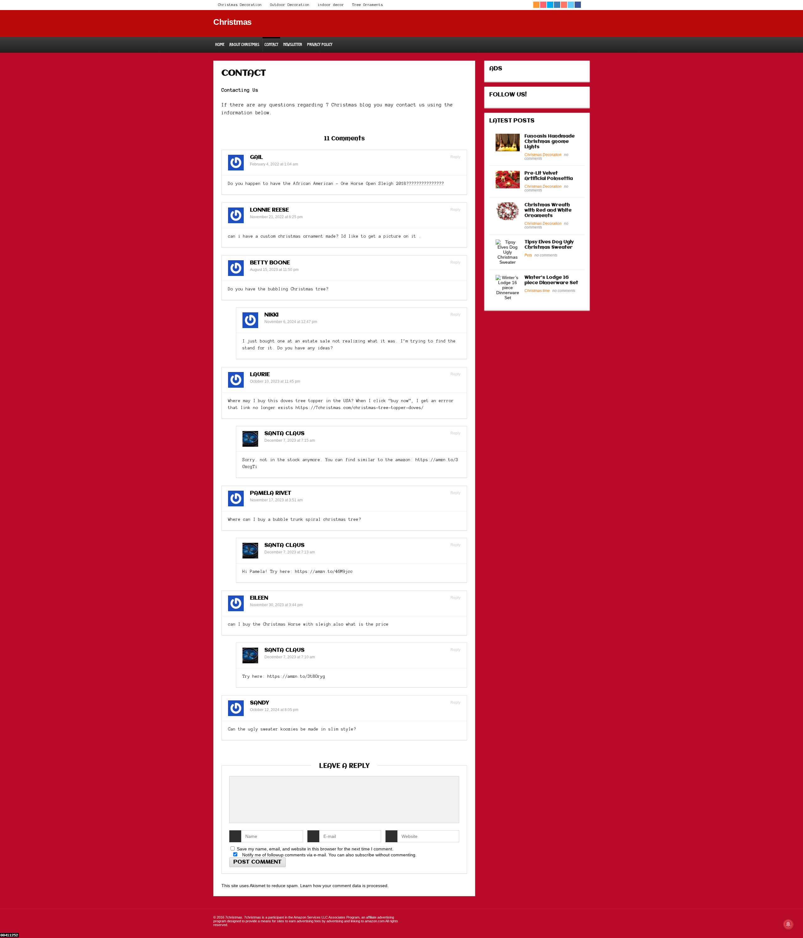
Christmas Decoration (240, 5)
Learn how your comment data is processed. (344, 885)
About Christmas (244, 44)
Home (219, 44)
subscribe (364, 854)
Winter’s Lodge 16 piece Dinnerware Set (551, 280)
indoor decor (331, 5)
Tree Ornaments (367, 5)
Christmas (232, 22)
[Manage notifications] (788, 924)
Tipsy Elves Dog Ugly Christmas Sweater (549, 245)
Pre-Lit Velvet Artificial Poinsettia (548, 176)
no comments (545, 255)
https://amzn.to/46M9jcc (324, 571)
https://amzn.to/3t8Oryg (296, 676)
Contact (271, 44)
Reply (454, 157)
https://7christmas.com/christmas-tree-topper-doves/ (360, 408)
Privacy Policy (319, 44)
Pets (528, 255)
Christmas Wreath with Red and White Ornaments (548, 210)
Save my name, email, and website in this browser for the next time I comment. (315, 848)
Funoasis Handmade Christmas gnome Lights (549, 141)
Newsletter (292, 44)
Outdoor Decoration (290, 5)
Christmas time (537, 290)
